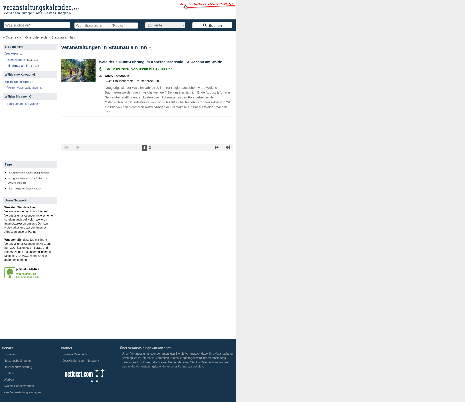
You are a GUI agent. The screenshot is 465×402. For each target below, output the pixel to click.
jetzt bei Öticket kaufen (24, 188)
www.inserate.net (33, 255)
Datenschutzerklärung (18, 367)
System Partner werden (19, 385)
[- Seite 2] (216, 148)
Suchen (214, 26)
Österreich (13, 37)
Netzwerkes (12, 227)
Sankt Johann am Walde (22, 103)
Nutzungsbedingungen (18, 360)
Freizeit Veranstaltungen (22, 87)
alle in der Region (17, 81)
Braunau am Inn (63, 37)
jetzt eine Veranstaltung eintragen (29, 172)
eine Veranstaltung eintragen (22, 392)
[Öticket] (85, 385)
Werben (9, 379)
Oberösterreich (36, 37)
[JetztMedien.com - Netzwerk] (22, 277)
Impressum (11, 354)
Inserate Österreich (75, 354)
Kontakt (9, 373)
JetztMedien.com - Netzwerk (81, 360)
